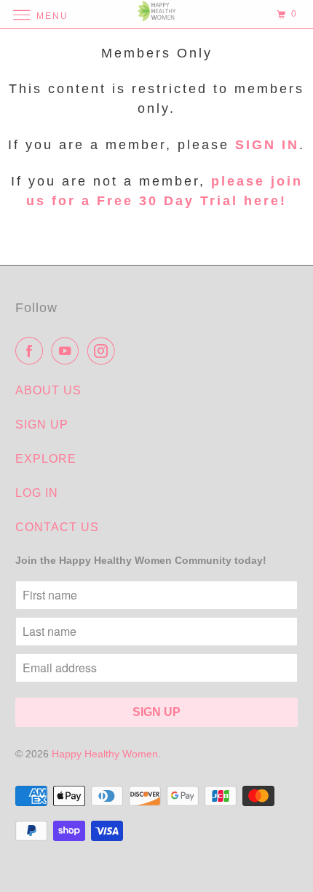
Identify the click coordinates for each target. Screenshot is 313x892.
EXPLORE (45, 459)
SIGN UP (41, 424)
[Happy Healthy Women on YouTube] (67, 351)
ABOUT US (48, 390)
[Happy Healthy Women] (157, 14)
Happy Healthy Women (105, 754)
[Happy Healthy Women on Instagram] (104, 351)
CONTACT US (57, 527)
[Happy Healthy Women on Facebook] (32, 351)
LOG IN (36, 493)
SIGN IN (267, 145)
